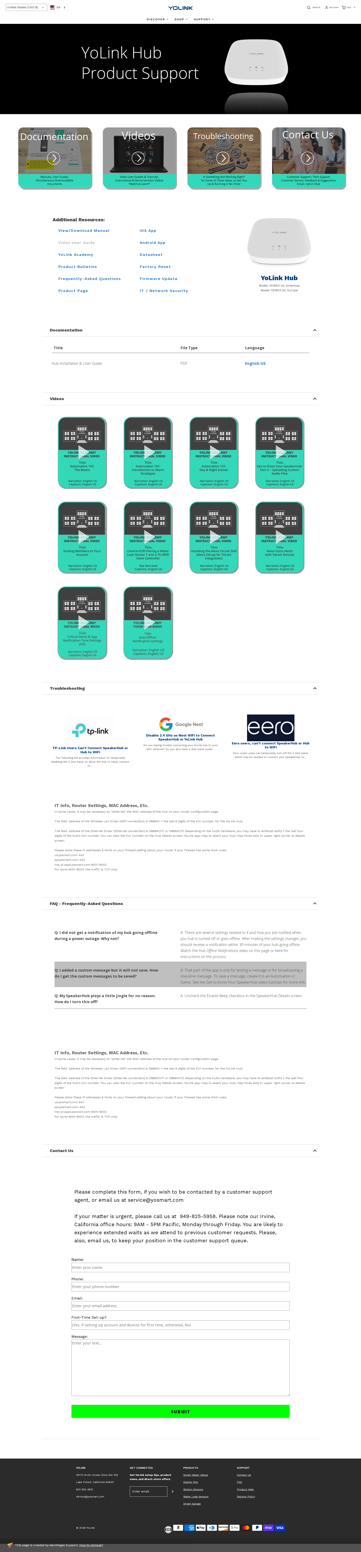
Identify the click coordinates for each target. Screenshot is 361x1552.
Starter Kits (190, 1482)
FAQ (239, 1482)
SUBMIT (180, 1411)
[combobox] (58, 7)
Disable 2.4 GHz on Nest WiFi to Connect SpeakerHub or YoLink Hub (180, 737)
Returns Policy (246, 1496)
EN (58, 7)
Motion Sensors (193, 1489)
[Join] (172, 1491)
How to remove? (91, 1545)
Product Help (245, 1489)
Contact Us (244, 1474)
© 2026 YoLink (85, 1527)
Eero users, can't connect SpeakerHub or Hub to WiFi (270, 745)
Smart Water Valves (195, 1474)
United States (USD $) (23, 7)
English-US (255, 363)
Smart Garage (192, 1503)
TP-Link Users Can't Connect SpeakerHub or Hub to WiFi (90, 750)
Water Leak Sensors (196, 1496)
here (279, 950)
